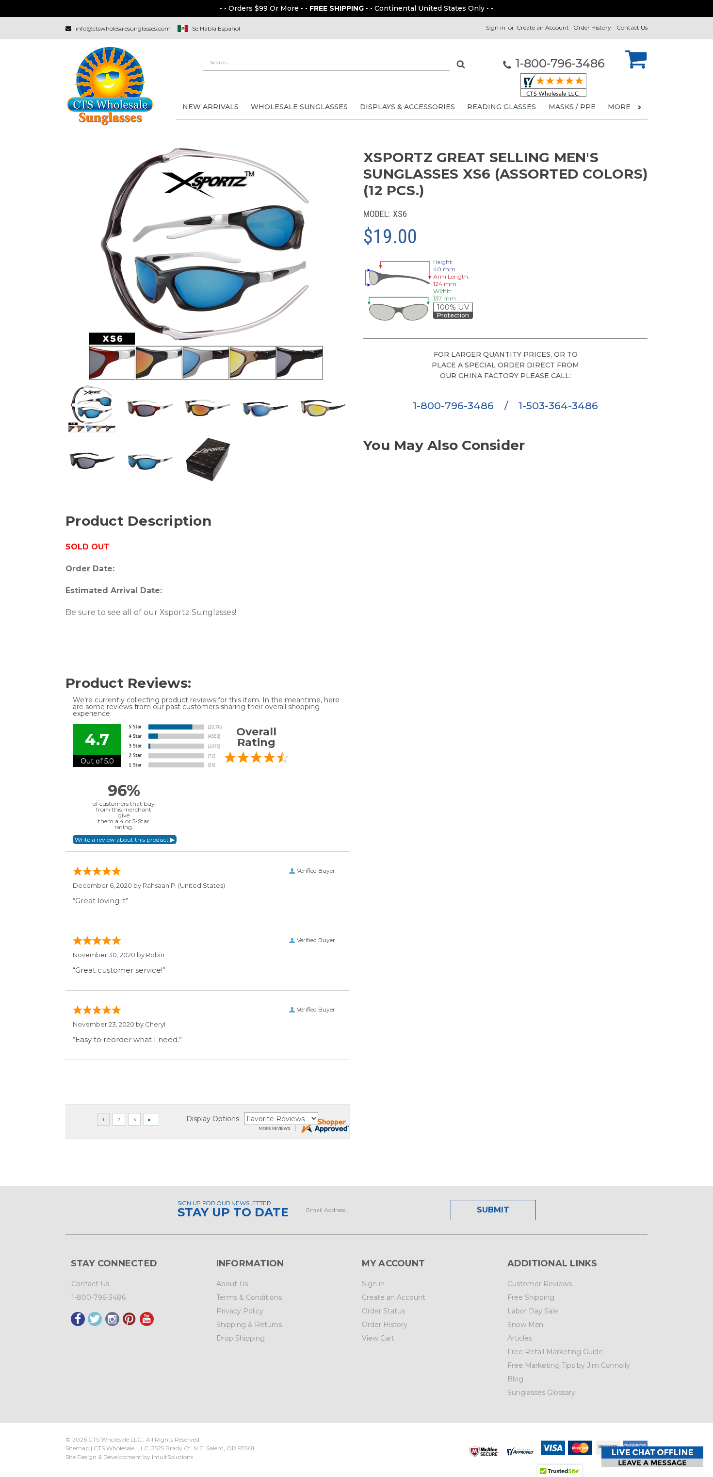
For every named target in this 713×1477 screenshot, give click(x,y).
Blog (515, 1379)
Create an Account (543, 27)
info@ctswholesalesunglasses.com (123, 28)
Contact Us (632, 27)
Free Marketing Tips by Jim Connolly (568, 1365)
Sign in (495, 27)
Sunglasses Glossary (541, 1392)
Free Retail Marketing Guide (555, 1351)
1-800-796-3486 (455, 405)
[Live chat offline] (652, 1456)
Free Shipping (530, 1297)
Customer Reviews (539, 1283)
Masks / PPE (572, 106)
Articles (519, 1338)
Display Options (212, 1118)
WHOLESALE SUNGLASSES (299, 106)
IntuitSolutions (172, 1456)
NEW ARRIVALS (210, 106)
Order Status (383, 1311)
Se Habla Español (216, 28)
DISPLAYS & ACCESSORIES (407, 106)
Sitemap (77, 1448)
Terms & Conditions (249, 1297)
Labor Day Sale (532, 1311)
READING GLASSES (501, 106)
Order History (592, 27)
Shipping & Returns (249, 1324)
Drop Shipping (240, 1338)
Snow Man (525, 1324)
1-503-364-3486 (558, 405)
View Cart (378, 1338)
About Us (232, 1283)
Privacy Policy (239, 1311)
